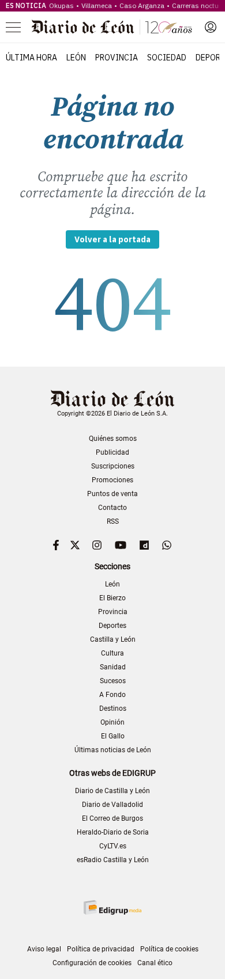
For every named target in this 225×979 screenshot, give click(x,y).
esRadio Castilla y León (113, 860)
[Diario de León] (112, 27)
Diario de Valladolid (112, 805)
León (76, 57)
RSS (113, 521)
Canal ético (154, 963)
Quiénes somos (113, 439)
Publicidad (112, 452)
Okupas (61, 5)
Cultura (112, 653)
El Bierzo (112, 598)
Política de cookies (169, 949)
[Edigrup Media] (112, 907)
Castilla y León (113, 639)
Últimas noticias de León (112, 750)
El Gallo (113, 736)
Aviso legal (44, 949)
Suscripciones (112, 466)
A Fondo (112, 695)
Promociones (112, 480)
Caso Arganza (141, 5)
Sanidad (113, 667)
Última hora (31, 57)
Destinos (112, 708)
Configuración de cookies (92, 963)
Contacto (112, 508)
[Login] (210, 27)
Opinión (112, 722)
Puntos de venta (112, 494)
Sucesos (113, 681)
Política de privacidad (100, 949)
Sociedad (166, 57)
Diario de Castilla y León (112, 791)
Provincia (116, 57)
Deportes (112, 626)
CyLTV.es (112, 846)
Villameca (96, 5)
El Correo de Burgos (112, 818)
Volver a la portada (112, 239)
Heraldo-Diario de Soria (113, 832)
